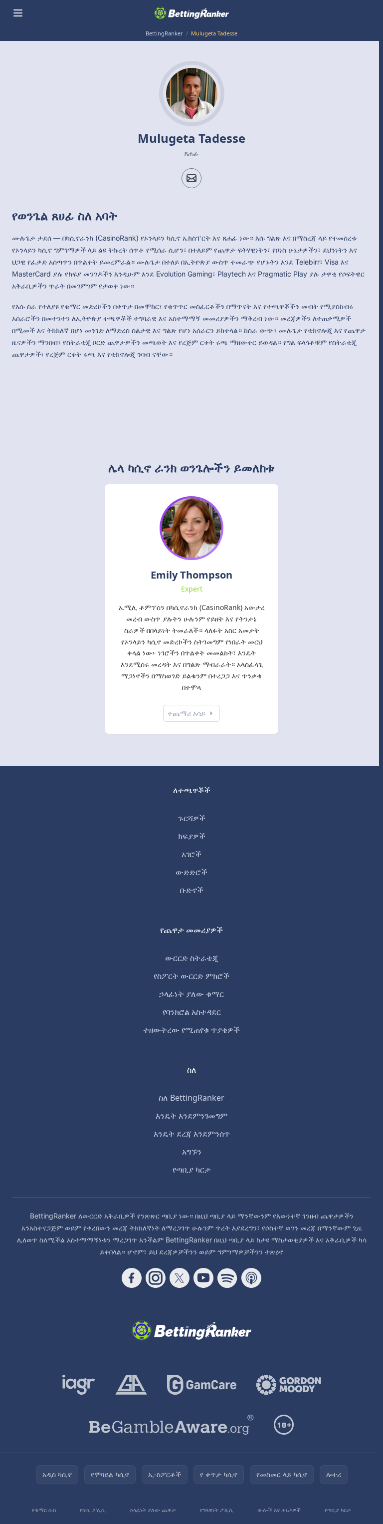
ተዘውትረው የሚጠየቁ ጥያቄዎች (191, 1029)
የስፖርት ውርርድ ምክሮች (191, 975)
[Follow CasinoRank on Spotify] (227, 1278)
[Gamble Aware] (171, 1425)
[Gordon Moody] (288, 1385)
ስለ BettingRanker (191, 1097)
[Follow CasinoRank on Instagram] (156, 1278)
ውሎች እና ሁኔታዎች (279, 1510)
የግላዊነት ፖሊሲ (216, 1510)
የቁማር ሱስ (44, 1510)
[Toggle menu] (18, 13)
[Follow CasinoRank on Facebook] (132, 1278)
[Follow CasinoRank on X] (180, 1278)
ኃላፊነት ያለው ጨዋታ (153, 1510)
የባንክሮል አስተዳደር (192, 1011)
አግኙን (191, 1151)
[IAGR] (78, 1385)
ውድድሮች (191, 872)
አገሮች (191, 854)
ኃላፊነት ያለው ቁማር (191, 993)
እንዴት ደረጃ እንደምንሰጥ (192, 1133)
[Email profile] (191, 178)
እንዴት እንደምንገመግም (191, 1115)
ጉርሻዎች (191, 818)
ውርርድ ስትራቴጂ (191, 957)
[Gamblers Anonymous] (131, 1385)
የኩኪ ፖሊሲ (93, 1510)
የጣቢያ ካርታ (192, 1169)
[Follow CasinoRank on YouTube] (203, 1278)
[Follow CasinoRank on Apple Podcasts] (251, 1278)
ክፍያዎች (191, 836)
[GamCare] (201, 1385)
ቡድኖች (191, 890)
